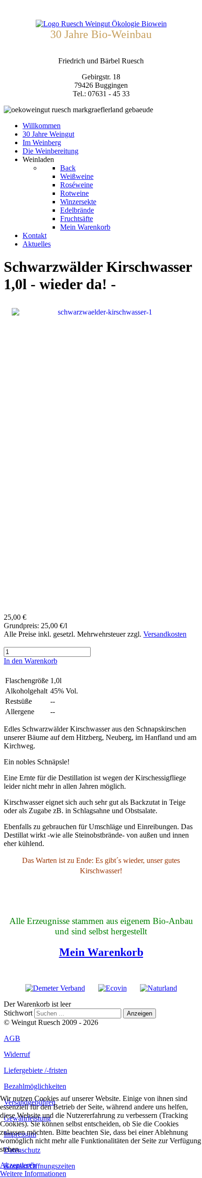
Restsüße (18, 701)
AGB (12, 1038)
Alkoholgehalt (26, 691)
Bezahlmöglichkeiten (35, 1086)
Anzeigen (139, 1013)
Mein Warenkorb (101, 952)
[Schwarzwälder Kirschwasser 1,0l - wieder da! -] (101, 458)
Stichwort (18, 1013)
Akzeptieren (18, 1165)
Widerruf (17, 1054)
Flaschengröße (26, 681)
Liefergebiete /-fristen (35, 1070)
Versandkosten (164, 634)
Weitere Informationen (33, 1174)
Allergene (19, 712)
